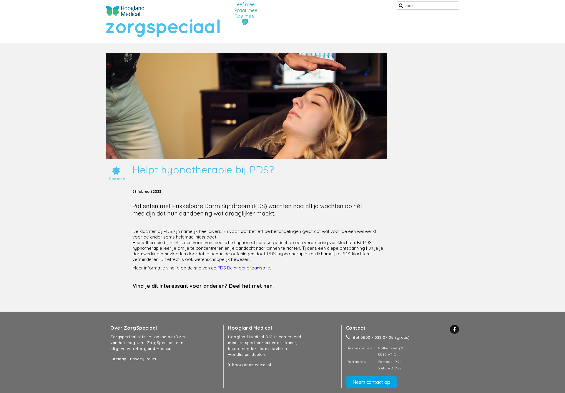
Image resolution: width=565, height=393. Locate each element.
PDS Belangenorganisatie (243, 268)
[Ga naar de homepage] (125, 11)
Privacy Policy (143, 358)
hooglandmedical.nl (251, 364)
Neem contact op (371, 382)
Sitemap (118, 358)
